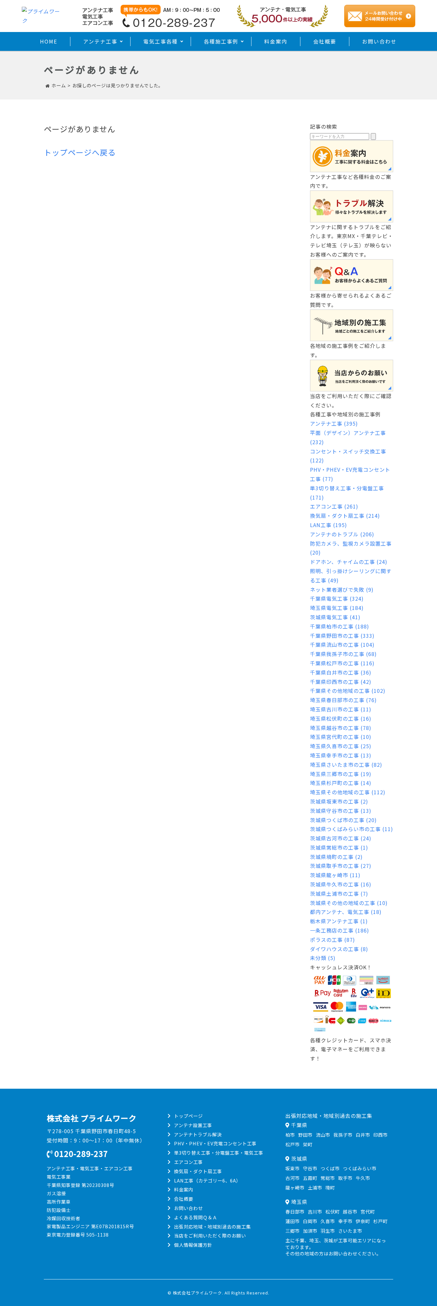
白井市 (363, 1134)
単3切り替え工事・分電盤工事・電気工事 (218, 1152)
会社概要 (324, 41)
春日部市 (295, 1211)
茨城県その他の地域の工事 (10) (349, 903)
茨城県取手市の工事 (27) (340, 865)
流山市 (323, 1134)
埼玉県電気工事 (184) (337, 608)
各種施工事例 (221, 41)
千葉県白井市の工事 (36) (340, 672)
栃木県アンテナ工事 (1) (339, 921)
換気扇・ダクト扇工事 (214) (345, 515)
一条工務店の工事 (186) (339, 930)
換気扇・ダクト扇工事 (198, 1171)
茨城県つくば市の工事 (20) (343, 820)
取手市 (345, 1177)
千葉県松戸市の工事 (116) (342, 663)
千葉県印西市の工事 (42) (340, 681)
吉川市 (315, 1211)
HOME (48, 41)
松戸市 (292, 1144)
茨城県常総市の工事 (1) (339, 847)
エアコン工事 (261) (334, 506)
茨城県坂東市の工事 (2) (339, 801)
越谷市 (350, 1211)
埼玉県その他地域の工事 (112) (347, 792)
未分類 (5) (323, 958)
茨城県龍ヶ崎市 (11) (335, 875)
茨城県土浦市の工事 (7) (339, 893)
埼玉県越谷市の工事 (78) (340, 728)
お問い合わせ (379, 41)
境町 (330, 1187)
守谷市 (310, 1168)
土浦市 (315, 1187)
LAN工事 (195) (328, 525)
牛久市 (363, 1177)
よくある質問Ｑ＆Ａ (195, 1217)
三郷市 (292, 1230)
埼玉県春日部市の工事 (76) (343, 700)
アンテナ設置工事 (193, 1125)
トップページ (188, 1115)
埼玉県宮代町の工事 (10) (340, 737)
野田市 (305, 1134)
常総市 (328, 1177)
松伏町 (332, 1211)
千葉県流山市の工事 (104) (342, 644)
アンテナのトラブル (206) (342, 534)
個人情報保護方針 (193, 1244)
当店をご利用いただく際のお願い (210, 1235)
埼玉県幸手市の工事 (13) (340, 755)
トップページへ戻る (80, 152)
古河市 (292, 1177)
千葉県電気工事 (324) (337, 598)
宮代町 (368, 1211)
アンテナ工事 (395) (334, 423)
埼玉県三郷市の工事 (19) (340, 774)
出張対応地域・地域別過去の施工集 (212, 1226)
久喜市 (328, 1221)
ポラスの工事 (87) (332, 939)
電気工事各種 (160, 41)
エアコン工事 (188, 1161)
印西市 (380, 1134)
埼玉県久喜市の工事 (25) (340, 746)
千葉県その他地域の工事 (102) (347, 690)
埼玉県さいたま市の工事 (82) (346, 764)
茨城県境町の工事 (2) (336, 857)
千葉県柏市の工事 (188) (339, 626)
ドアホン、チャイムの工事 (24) (348, 561)
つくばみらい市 (360, 1168)
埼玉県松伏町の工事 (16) (340, 718)
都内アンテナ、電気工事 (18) (346, 912)
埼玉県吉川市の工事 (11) (340, 709)
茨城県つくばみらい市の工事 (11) (351, 829)
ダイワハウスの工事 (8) (339, 949)
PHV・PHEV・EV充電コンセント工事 (215, 1143)
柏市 (290, 1134)
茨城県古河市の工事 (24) (340, 838)
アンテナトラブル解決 (198, 1134)
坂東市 (292, 1168)
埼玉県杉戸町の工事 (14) (340, 783)
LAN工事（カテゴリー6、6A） (207, 1180)
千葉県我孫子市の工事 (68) (343, 654)
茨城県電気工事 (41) (335, 617)
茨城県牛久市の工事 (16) (340, 884)
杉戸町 (380, 1221)
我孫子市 (343, 1134)
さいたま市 (350, 1230)
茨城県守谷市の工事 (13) (340, 810)
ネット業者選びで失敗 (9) (342, 589)
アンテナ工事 (100, 41)
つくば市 (330, 1168)
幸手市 (345, 1221)
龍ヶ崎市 (295, 1187)
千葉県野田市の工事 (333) (342, 635)
